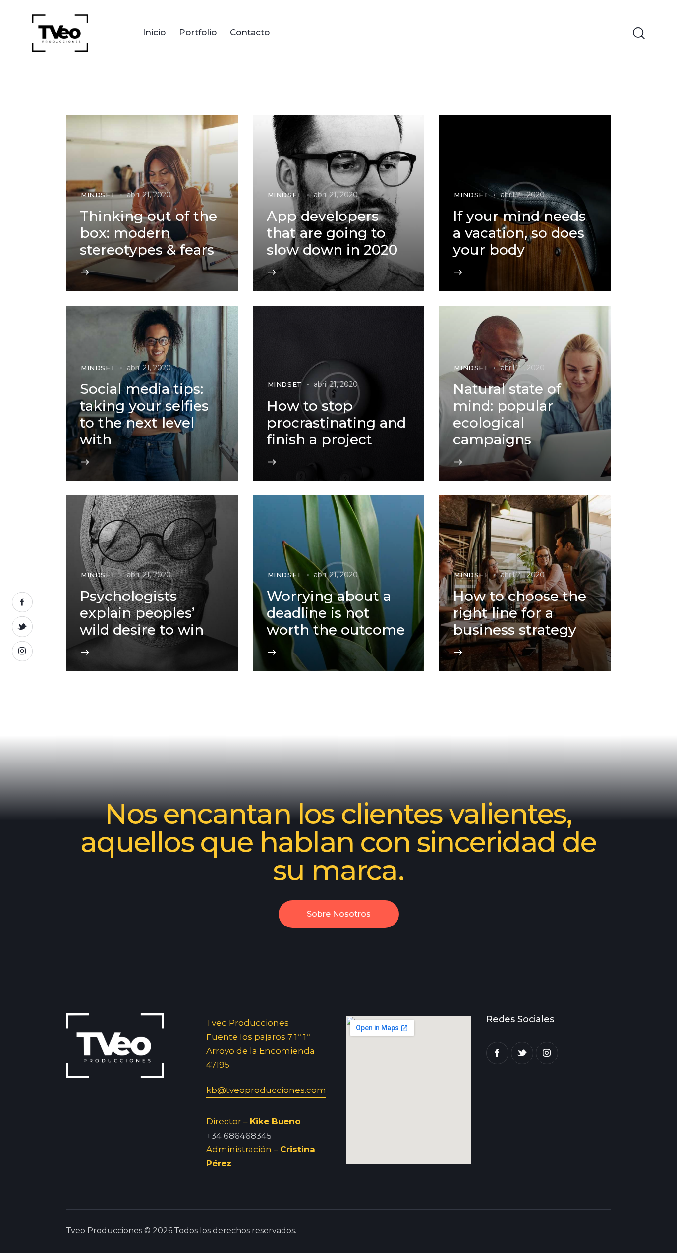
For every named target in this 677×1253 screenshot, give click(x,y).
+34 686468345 (239, 1136)
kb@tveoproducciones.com (266, 1090)
